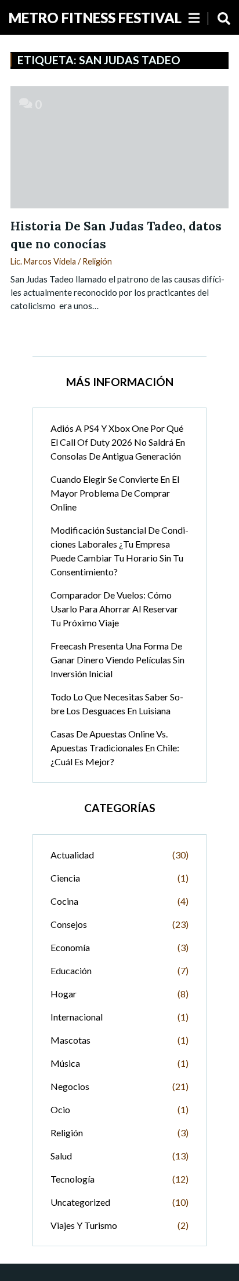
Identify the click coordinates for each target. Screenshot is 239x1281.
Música (65, 1063)
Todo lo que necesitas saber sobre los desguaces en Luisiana (116, 703)
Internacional (76, 1016)
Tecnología (72, 1178)
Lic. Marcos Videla (43, 261)
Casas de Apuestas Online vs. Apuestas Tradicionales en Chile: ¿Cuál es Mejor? (114, 747)
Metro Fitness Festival (95, 17)
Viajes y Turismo (83, 1225)
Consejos (68, 924)
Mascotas (70, 1039)
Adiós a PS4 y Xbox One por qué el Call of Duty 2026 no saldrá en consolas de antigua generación (117, 442)
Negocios (69, 1086)
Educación (71, 970)
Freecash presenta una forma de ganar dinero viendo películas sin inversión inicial (117, 659)
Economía (70, 947)
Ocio (60, 1109)
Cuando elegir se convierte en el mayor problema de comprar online (114, 493)
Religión (97, 261)
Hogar (63, 993)
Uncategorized (80, 1201)
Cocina (64, 900)
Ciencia (65, 877)
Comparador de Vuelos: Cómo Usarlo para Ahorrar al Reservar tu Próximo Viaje (114, 608)
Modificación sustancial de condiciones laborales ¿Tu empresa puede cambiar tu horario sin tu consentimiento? (119, 550)
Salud (61, 1155)
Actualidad (72, 854)
